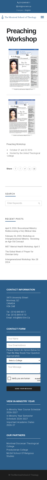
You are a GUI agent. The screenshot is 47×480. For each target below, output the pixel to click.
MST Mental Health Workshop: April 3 (22, 246)
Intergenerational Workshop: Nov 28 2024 (21, 260)
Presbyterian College (17, 450)
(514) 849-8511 (18, 312)
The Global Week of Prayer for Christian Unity (19, 253)
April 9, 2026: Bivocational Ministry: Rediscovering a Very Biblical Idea (21, 229)
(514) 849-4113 (18, 315)
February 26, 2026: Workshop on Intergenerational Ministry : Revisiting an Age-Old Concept (22, 239)
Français (19, 10)
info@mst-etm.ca (21, 317)
